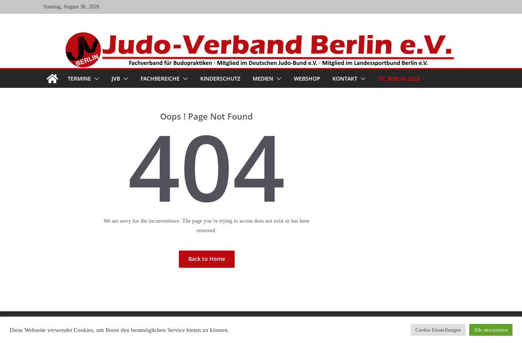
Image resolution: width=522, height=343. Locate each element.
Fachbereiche (160, 78)
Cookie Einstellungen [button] (438, 330)
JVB (116, 78)
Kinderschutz (220, 78)
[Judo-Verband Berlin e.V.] (261, 35)
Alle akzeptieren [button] (491, 330)
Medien (263, 78)
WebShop (307, 78)
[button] (95, 78)
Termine (79, 78)
